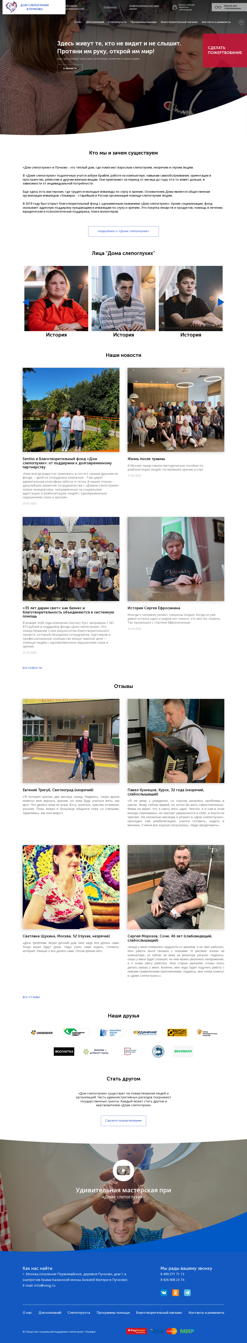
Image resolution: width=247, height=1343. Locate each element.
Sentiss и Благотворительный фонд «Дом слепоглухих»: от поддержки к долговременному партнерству (67, 463)
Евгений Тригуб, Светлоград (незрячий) (58, 790)
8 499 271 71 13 (172, 1274)
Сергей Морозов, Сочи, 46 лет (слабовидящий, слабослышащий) (170, 938)
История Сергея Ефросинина (154, 608)
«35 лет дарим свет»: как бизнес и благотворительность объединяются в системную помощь (68, 612)
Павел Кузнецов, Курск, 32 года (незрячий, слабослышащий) (166, 792)
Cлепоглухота (117, 22)
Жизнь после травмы (146, 459)
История (56, 335)
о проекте (70, 68)
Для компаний (95, 22)
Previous (26, 302)
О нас (77, 22)
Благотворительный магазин (179, 22)
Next (221, 302)
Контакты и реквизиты (216, 22)
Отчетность (110, 7)
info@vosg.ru (44, 1285)
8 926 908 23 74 (172, 1279)
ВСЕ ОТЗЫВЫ (31, 997)
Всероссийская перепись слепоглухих (187, 7)
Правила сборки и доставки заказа (144, 7)
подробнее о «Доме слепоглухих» (123, 231)
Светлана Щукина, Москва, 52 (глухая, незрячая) (66, 936)
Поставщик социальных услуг (75, 7)
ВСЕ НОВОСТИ (32, 667)
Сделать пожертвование (225, 50)
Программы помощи (144, 22)
